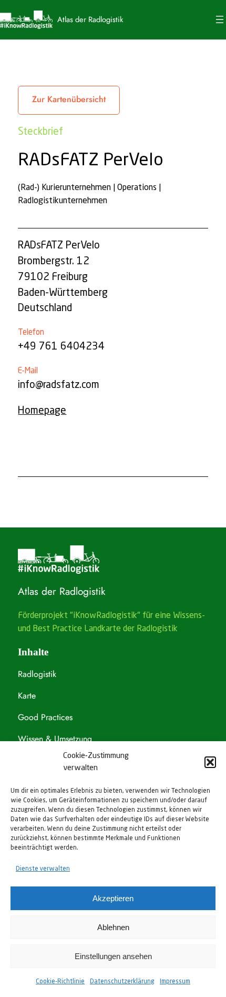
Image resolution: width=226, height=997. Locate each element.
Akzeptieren (113, 898)
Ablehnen (113, 927)
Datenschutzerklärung (122, 982)
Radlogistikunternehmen (62, 201)
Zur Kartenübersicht (69, 99)
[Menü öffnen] (219, 19)
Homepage (42, 411)
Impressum (175, 982)
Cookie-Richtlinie (60, 982)
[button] (210, 762)
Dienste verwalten (43, 869)
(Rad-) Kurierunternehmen (64, 188)
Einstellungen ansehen (113, 956)
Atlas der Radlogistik (90, 19)
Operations (137, 188)
